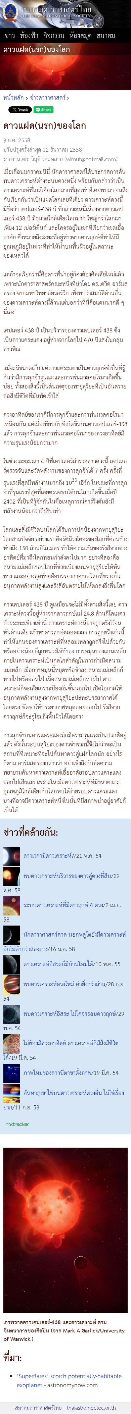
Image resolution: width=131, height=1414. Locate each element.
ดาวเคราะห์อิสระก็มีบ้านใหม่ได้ (58, 964)
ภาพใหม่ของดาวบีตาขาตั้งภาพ (57, 1073)
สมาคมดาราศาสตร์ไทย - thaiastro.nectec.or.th (65, 1408)
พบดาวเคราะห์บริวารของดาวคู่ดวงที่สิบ (67, 876)
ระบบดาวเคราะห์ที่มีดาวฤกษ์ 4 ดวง (63, 905)
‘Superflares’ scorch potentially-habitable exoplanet (69, 1381)
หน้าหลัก (13, 98)
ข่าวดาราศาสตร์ (48, 98)
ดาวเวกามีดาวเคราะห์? (49, 856)
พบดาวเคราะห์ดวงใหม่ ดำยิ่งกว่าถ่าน (64, 984)
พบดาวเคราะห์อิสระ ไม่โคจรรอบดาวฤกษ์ (70, 1014)
